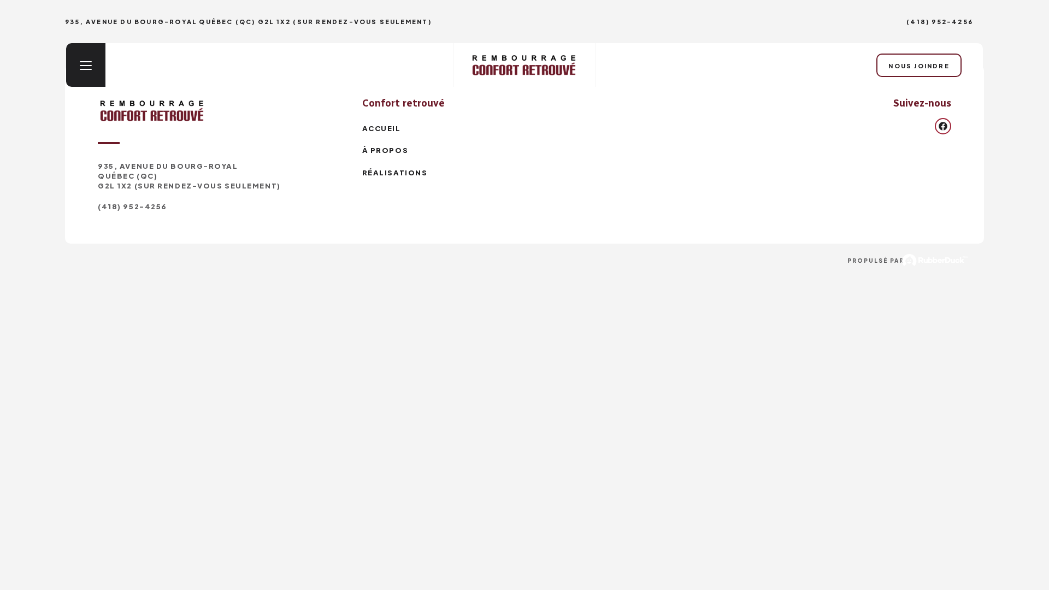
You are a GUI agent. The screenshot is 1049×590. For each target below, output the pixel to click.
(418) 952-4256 (939, 21)
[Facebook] (943, 126)
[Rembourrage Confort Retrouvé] (524, 65)
